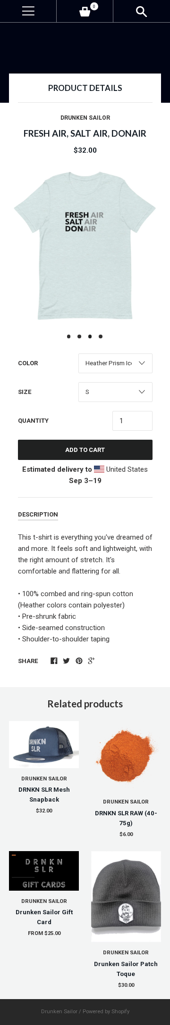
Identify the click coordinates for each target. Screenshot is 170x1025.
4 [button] (100, 336)
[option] (84, 245)
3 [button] (90, 336)
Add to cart (85, 449)
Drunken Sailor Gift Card (44, 917)
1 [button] (69, 336)
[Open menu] (28, 11)
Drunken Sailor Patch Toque (126, 968)
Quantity (33, 420)
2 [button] (79, 336)
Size (24, 391)
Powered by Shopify (106, 1012)
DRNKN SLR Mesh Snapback (44, 794)
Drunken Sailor (85, 118)
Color (28, 363)
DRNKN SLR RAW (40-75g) (126, 818)
